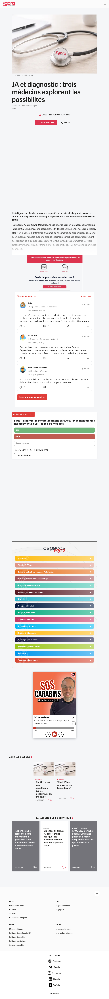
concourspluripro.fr (64, 929)
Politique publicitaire (17, 941)
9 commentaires (47, 123)
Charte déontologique (18, 917)
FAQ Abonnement (63, 905)
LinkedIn (56, 979)
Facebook (57, 961)
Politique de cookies (17, 937)
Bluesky (57, 967)
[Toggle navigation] (105, 4)
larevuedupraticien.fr (64, 933)
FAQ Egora (60, 909)
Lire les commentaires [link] (32, 397)
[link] (54, 307)
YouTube (56, 985)
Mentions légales (16, 929)
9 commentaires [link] (26, 296)
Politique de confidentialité (20, 933)
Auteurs (12, 913)
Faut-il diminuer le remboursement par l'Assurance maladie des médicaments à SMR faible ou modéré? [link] (54, 422)
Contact (12, 909)
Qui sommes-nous (16, 905)
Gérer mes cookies (16, 945)
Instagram (56, 973)
